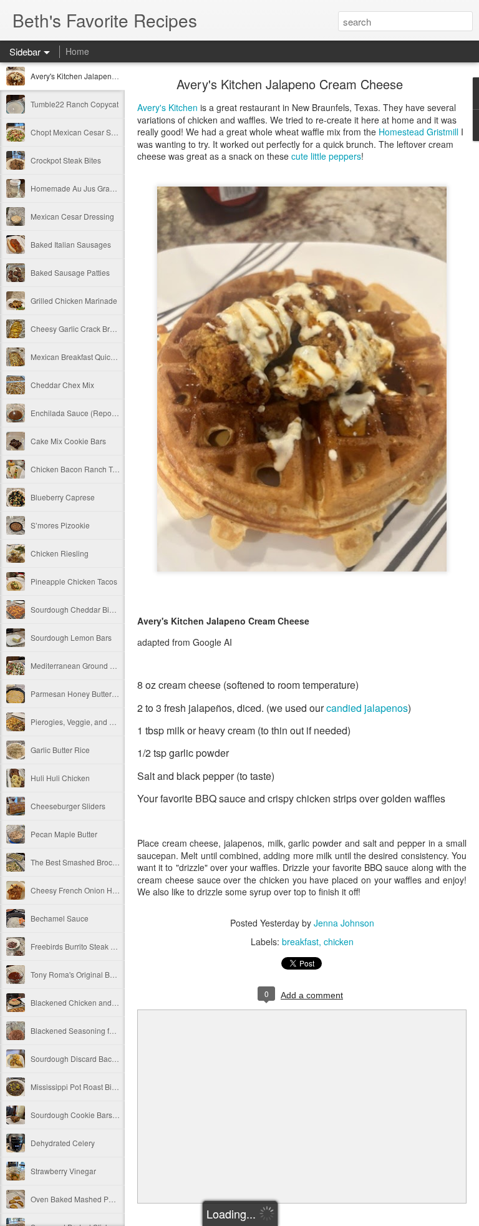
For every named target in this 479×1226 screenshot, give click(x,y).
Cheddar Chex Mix (62, 384)
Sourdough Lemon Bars (71, 637)
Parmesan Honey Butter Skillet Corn (92, 693)
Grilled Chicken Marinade (74, 300)
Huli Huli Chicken (60, 777)
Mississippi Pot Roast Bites (76, 1086)
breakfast (300, 941)
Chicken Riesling (60, 553)
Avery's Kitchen (167, 107)
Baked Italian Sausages (71, 244)
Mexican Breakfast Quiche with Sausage (99, 356)
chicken (339, 941)
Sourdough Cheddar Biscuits (79, 609)
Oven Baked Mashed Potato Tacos (89, 1199)
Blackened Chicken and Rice (80, 1002)
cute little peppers (326, 156)
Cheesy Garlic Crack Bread (77, 328)
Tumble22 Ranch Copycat (75, 104)
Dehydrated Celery (63, 1142)
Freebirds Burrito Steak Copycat (84, 946)
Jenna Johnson (344, 923)
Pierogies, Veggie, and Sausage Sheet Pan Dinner (116, 721)
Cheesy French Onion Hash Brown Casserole (108, 890)
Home (77, 51)
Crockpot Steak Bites (66, 160)
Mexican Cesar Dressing (72, 216)
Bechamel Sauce (60, 918)
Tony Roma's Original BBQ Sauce (87, 974)
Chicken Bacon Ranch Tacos (79, 469)
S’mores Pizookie (60, 525)
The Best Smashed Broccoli (77, 862)
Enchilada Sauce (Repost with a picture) (99, 412)
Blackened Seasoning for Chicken (88, 1030)
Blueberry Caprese (63, 497)
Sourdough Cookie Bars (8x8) (81, 1114)
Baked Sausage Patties (70, 272)
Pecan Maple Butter (64, 834)
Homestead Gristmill (420, 131)
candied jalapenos (367, 708)
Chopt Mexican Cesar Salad (78, 132)
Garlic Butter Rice (60, 749)
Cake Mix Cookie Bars (68, 440)
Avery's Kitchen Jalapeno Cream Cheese (100, 76)
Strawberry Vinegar (63, 1170)
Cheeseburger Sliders (68, 805)
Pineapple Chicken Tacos (74, 581)
